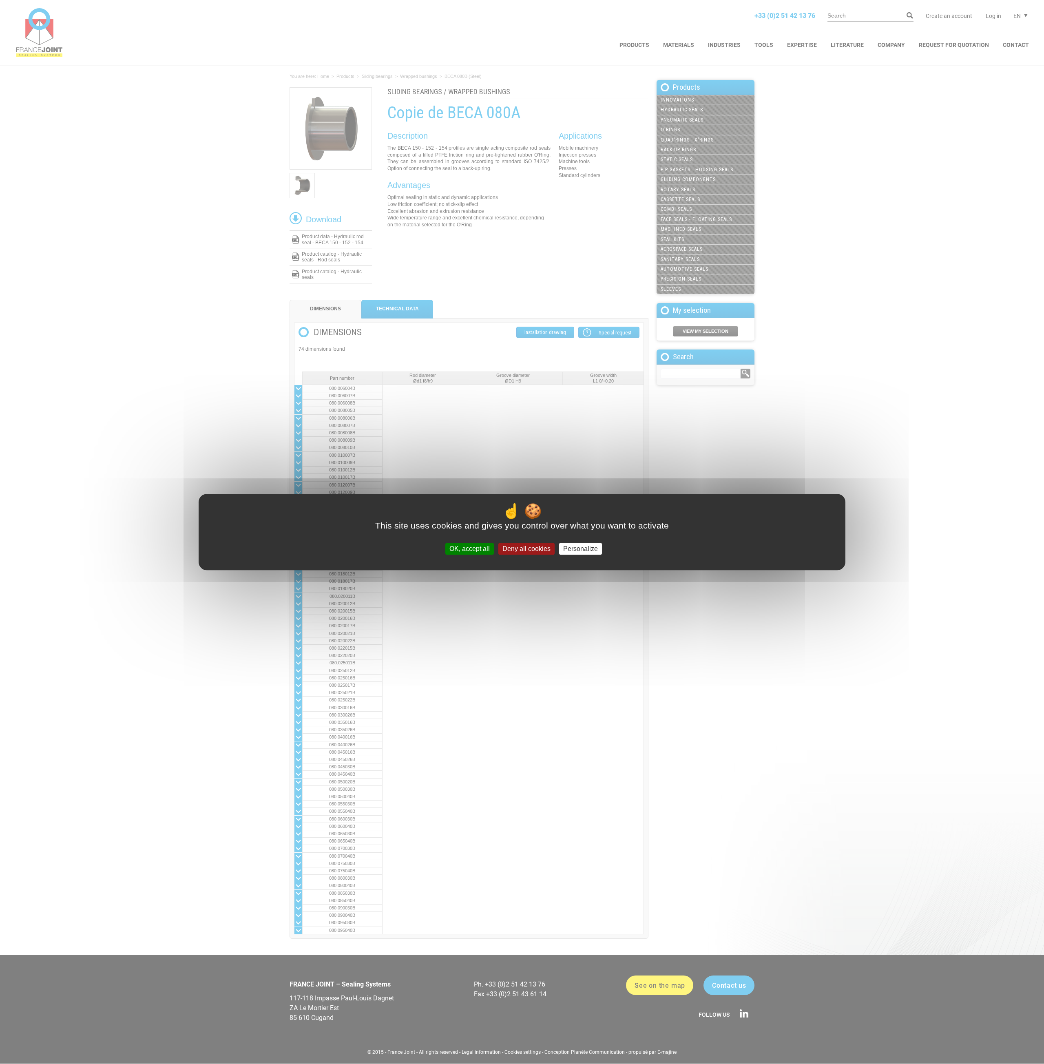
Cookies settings (522, 1052)
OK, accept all (469, 548)
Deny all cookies (526, 548)
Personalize (580, 548)
